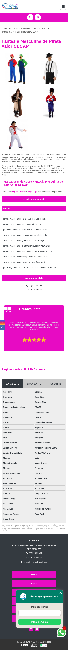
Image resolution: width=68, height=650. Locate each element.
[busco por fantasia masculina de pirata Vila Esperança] (17, 102)
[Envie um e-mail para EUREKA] (38, 17)
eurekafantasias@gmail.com (34, 562)
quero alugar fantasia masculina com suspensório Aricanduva (29, 267)
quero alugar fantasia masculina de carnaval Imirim (25, 230)
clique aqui (32, 192)
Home (34, 575)
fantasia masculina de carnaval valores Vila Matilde (25, 235)
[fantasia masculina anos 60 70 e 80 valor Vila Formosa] (50, 69)
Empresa (34, 583)
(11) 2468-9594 (18, 192)
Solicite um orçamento (34, 199)
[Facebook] (37, 628)
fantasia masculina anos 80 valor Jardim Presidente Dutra (27, 251)
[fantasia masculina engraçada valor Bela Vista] (50, 102)
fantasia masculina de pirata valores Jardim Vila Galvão (26, 246)
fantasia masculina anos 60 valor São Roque (22, 224)
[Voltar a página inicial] (10, 6)
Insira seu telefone (39, 607)
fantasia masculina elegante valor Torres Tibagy (23, 240)
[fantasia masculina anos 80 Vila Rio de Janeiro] (17, 69)
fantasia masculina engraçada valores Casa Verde (24, 262)
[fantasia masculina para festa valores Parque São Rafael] (17, 135)
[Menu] (63, 6)
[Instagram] (31, 628)
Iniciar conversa (39, 621)
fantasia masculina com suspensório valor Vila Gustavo (26, 257)
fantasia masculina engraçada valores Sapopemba (24, 219)
